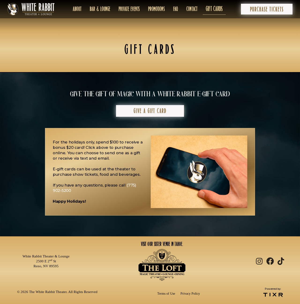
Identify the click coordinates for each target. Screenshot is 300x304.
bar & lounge (100, 9)
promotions (156, 9)
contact (191, 9)
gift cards (214, 8)
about (77, 9)
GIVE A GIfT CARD (150, 110)
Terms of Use (166, 293)
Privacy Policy (190, 293)
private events (129, 9)
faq (175, 9)
